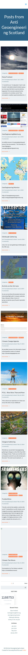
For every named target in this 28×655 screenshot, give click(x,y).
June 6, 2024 (21, 288)
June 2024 (14, 628)
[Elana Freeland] (14, 58)
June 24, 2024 (21, 239)
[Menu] (26, 4)
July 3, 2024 (20, 79)
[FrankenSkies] (14, 478)
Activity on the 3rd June (14, 619)
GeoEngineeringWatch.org (14, 613)
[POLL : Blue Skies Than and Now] (14, 373)
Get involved (12, 232)
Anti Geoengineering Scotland (9, 79)
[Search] (25, 587)
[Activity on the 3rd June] (14, 267)
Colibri (24, 650)
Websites (21, 73)
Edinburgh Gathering (14, 617)
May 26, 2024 (21, 395)
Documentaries (13, 493)
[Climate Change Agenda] (14, 322)
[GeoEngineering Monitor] (14, 168)
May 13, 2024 (21, 444)
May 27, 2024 (21, 344)
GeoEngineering (13, 73)
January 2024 (14, 633)
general (11, 282)
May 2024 (14, 630)
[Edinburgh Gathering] (14, 217)
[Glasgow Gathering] (14, 423)
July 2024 (14, 626)
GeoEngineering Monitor (14, 615)
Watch (20, 495)
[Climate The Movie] (14, 539)
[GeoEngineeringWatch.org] (14, 115)
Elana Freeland (14, 610)
